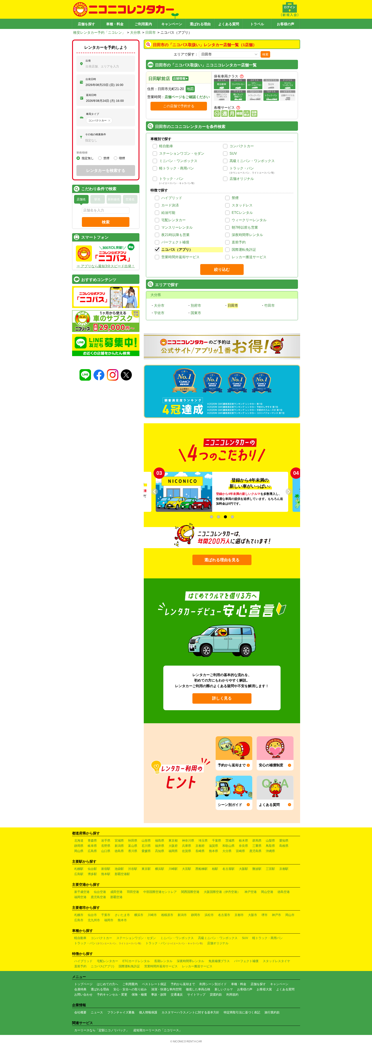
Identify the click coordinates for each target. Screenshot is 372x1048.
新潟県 (119, 845)
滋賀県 (213, 845)
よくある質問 (228, 24)
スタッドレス (242, 205)
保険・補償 (139, 994)
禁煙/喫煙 (82, 152)
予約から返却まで (183, 984)
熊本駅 (105, 874)
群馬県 (256, 840)
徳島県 (119, 851)
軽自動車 (166, 146)
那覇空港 (116, 897)
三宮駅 (270, 869)
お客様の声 (285, 24)
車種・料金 (115, 24)
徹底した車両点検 (198, 989)
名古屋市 (224, 915)
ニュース (97, 1012)
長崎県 (200, 851)
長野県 (105, 845)
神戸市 (276, 915)
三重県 (256, 845)
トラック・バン (242, 168)
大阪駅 (243, 869)
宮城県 (119, 840)
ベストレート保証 (154, 984)
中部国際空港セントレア (160, 892)
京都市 (239, 915)
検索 (265, 54)
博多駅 (92, 874)
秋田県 (132, 840)
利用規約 (232, 994)
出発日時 (91, 79)
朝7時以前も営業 (245, 227)
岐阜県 (92, 845)
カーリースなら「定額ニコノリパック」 (101, 1030)
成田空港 (116, 892)
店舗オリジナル (242, 179)
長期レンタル (163, 961)
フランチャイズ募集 (121, 1012)
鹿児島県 (255, 851)
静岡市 (195, 915)
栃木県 (243, 840)
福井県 (159, 845)
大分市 (159, 305)
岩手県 (105, 840)
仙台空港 (100, 892)
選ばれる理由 (200, 24)
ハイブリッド (171, 198)
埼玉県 (203, 840)
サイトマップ (196, 994)
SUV (233, 153)
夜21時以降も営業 (175, 235)
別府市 (196, 305)
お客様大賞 (264, 989)
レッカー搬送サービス (249, 257)
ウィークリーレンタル (249, 220)
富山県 (132, 845)
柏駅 (215, 869)
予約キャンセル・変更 (112, 994)
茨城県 (230, 840)
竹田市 (269, 305)
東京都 (173, 840)
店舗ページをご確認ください (187, 97)
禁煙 (235, 198)
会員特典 (80, 989)
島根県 (283, 845)
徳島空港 (284, 892)
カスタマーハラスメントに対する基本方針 (190, 1012)
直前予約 (239, 242)
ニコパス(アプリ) (102, 966)
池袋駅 (119, 869)
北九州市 (94, 920)
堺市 (264, 915)
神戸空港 (251, 892)
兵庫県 (186, 845)
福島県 (159, 840)
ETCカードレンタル (136, 961)
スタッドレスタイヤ (276, 961)
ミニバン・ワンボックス (178, 161)
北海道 (78, 840)
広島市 (78, 920)
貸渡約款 (216, 994)
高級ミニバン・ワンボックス (252, 161)
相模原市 (167, 915)
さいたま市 (122, 915)
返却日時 (91, 95)
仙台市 (92, 915)
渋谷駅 (132, 869)
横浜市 (138, 915)
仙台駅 (92, 869)
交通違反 (177, 994)
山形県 (146, 840)
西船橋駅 (201, 869)
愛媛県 (146, 851)
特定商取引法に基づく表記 (242, 1012)
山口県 (105, 851)
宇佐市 (159, 313)
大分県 (135, 32)
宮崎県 (240, 851)
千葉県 (216, 840)
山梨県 (270, 840)
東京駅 (146, 869)
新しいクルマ (224, 989)
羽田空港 (133, 892)
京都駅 (283, 869)
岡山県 (78, 851)
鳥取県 (270, 845)
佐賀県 (186, 851)
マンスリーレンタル (177, 227)
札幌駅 (78, 869)
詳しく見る (222, 698)
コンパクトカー (242, 146)
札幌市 (78, 915)
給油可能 (168, 212)
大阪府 (173, 845)
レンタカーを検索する (105, 170)
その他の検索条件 (95, 134)
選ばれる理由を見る (222, 560)
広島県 (92, 851)
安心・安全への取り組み (130, 989)
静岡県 (78, 845)
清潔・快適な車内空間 (166, 989)
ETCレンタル (242, 212)
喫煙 (122, 158)
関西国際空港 (190, 892)
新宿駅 (105, 869)
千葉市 (105, 915)
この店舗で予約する (178, 106)
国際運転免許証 (244, 249)
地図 (190, 89)
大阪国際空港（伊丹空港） (222, 892)
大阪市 (252, 915)
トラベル (257, 24)
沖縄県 (270, 851)
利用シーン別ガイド (213, 984)
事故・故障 (158, 994)
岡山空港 (267, 892)
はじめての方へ (107, 984)
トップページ (83, 984)
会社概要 (80, 1012)
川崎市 (152, 915)
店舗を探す (86, 24)
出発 (88, 60)
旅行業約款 (272, 1012)
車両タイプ (92, 114)
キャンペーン (171, 24)
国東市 (196, 313)
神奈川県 (188, 840)
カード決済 (170, 205)
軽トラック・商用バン (176, 168)
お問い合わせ (83, 994)
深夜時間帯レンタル (247, 235)
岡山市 (289, 915)
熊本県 (213, 851)
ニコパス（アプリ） (177, 249)
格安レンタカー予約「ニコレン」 (99, 32)
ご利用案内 (143, 24)
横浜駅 (159, 869)
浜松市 (209, 915)
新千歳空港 (81, 892)
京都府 (200, 845)
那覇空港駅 (122, 874)
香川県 (132, 851)
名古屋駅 (228, 869)
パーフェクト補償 (175, 242)
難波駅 (256, 869)
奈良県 (243, 845)
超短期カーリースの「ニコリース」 (157, 1030)
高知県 (159, 851)
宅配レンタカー (173, 220)
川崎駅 (173, 869)
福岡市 (108, 920)
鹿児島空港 (98, 897)
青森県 (92, 840)
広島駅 (78, 874)
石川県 (146, 845)
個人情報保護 (148, 1012)
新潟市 (182, 915)
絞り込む (222, 269)
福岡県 (173, 851)
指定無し (88, 158)
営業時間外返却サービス (180, 257)
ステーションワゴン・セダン (181, 153)
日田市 (150, 32)
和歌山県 (228, 845)
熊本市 (122, 920)
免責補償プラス (219, 961)
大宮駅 (186, 869)
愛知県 (283, 840)
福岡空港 (80, 897)
